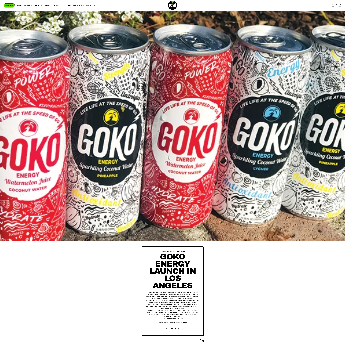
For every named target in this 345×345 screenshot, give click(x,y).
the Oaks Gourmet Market (161, 312)
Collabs (67, 5)
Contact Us (56, 5)
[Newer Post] (201, 340)
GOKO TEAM (166, 318)
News (47, 5)
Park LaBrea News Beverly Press (178, 296)
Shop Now (28, 5)
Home (19, 5)
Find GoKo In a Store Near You (85, 5)
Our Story (38, 5)
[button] (336, 5)
